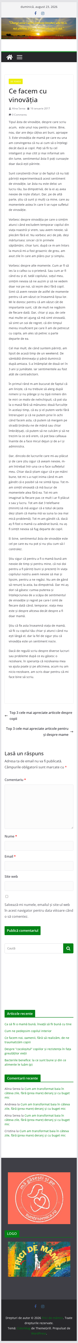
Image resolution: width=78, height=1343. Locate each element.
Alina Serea (18, 108)
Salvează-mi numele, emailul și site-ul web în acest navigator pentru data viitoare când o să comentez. (39, 910)
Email (10, 856)
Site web (11, 876)
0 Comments (19, 114)
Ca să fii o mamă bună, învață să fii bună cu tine (38, 1024)
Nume (11, 836)
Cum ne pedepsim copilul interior (28, 1031)
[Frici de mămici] (39, 20)
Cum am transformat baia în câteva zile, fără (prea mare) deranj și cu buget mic (37, 1093)
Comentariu (15, 779)
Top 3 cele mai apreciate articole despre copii (41, 715)
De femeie (15, 81)
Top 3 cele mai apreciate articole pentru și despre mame (37, 731)
